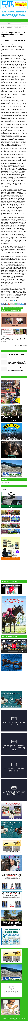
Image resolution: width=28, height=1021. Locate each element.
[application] (14, 646)
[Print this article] (14, 304)
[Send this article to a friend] (11, 304)
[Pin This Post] (9, 304)
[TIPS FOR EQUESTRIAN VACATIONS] (4, 356)
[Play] (3, 651)
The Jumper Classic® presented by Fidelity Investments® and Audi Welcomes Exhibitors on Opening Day (17, 362)
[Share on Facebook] (2, 304)
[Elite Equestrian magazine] (14, 8)
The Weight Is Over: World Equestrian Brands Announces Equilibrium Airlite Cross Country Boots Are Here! (17, 369)
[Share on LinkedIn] (7, 304)
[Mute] (22, 651)
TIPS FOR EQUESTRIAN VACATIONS (16, 354)
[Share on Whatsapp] (16, 304)
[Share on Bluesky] (23, 304)
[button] (26, 20)
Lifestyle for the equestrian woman (11, 310)
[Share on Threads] (25, 304)
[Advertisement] (11, 569)
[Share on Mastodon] (18, 304)
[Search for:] (14, 23)
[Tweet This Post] (5, 304)
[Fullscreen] (25, 651)
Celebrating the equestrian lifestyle (13, 307)
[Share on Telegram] (21, 304)
